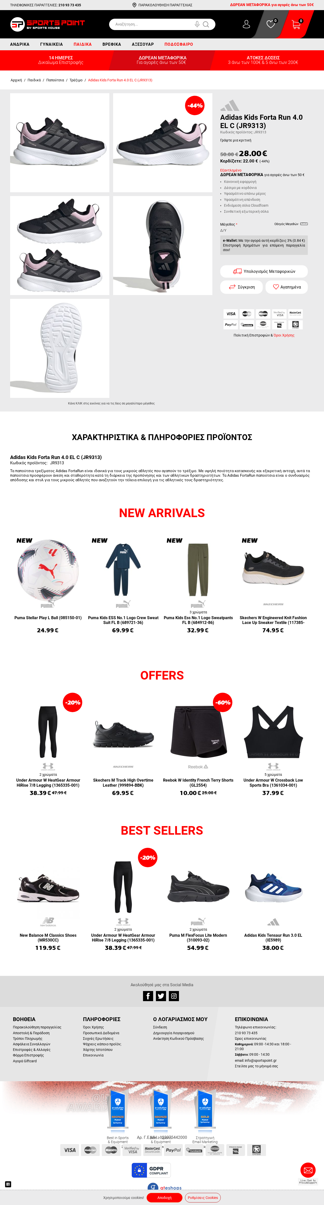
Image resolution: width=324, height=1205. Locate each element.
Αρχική (16, 80)
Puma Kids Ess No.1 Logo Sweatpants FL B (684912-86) (198, 620)
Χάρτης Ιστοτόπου (98, 1050)
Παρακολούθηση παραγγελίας (37, 1027)
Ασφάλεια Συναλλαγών (31, 1044)
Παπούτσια (55, 80)
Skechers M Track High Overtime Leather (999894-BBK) (123, 782)
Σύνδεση (160, 1027)
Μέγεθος (227, 224)
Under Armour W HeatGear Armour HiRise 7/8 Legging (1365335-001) (48, 782)
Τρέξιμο (76, 80)
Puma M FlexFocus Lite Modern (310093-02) (198, 938)
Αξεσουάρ (143, 44)
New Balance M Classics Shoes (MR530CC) (48, 938)
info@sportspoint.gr (261, 1060)
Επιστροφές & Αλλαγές (32, 1050)
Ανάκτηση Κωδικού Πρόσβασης (178, 1039)
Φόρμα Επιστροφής (28, 1055)
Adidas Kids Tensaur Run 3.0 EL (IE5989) (273, 938)
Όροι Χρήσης (284, 335)
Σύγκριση (246, 286)
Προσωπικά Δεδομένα (101, 1033)
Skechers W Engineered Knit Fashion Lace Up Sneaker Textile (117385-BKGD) (273, 620)
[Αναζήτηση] (211, 24)
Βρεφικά (112, 44)
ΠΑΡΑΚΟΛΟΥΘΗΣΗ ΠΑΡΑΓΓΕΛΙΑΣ (165, 5)
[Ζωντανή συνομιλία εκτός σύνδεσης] (309, 1172)
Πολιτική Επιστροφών (252, 335)
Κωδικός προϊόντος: (236, 132)
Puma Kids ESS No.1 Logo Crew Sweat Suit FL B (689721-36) (123, 620)
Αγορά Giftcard (25, 1061)
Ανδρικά (20, 44)
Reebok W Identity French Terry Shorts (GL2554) (198, 782)
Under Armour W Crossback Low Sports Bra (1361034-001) (273, 782)
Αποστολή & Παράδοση (31, 1033)
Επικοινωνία (93, 1055)
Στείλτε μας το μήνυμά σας (256, 1066)
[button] (184, 1170)
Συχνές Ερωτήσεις (98, 1039)
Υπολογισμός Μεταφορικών (269, 271)
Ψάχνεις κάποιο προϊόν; (102, 1044)
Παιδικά (83, 44)
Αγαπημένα (290, 286)
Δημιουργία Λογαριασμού (173, 1033)
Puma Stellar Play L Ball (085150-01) (48, 617)
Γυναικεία (51, 44)
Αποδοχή (164, 1198)
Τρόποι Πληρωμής (28, 1039)
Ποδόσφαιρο (179, 44)
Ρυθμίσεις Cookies (203, 1198)
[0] (296, 28)
